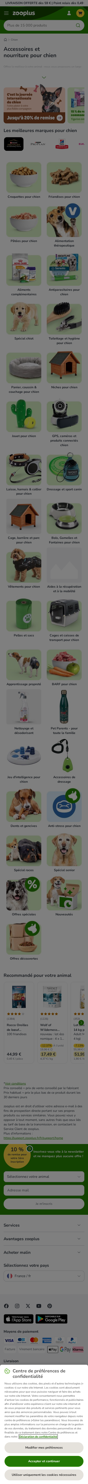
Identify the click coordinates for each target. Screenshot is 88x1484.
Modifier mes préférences (44, 1447)
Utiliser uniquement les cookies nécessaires (44, 1475)
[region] (44, 1424)
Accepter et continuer (44, 1461)
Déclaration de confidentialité (38, 1436)
